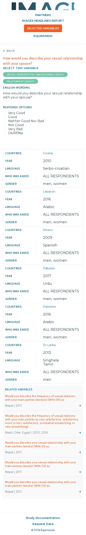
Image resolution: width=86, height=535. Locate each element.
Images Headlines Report (43, 20)
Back (10, 51)
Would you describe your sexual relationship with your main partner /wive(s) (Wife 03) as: (40, 483)
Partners (43, 15)
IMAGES (43, 6)
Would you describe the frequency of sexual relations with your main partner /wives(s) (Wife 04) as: (40, 397)
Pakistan (49, 268)
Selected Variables (43, 28)
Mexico (48, 230)
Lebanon (49, 191)
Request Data (43, 524)
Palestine (49, 306)
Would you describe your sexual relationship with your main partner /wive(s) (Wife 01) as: (40, 444)
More (80, 405)
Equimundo (43, 36)
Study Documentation (43, 518)
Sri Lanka (49, 345)
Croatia (48, 153)
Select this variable (21, 68)
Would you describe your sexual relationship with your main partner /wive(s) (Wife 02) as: (40, 464)
